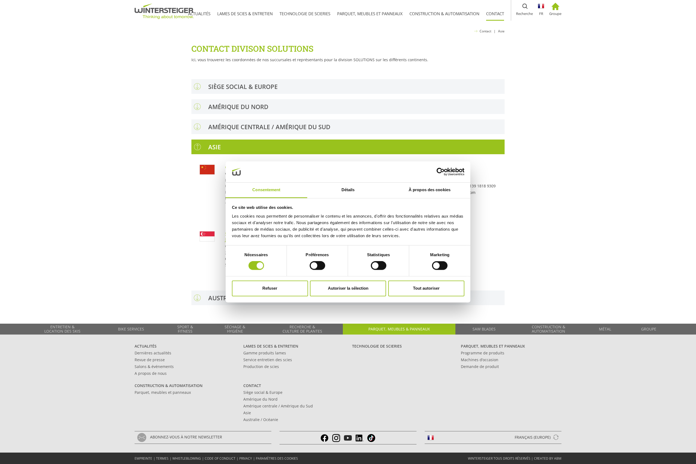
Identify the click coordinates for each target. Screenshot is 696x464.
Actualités (146, 346)
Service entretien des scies (267, 359)
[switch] (317, 265)
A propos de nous (151, 373)
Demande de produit (480, 366)
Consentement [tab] (266, 189)
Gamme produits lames (264, 352)
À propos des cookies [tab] (429, 189)
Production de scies (261, 366)
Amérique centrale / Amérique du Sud (278, 406)
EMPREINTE (143, 458)
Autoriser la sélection (348, 288)
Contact (485, 31)
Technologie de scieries (377, 346)
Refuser (269, 288)
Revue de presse (150, 359)
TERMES (162, 458)
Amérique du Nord (260, 399)
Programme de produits (482, 352)
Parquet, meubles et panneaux (493, 346)
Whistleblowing (186, 458)
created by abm (547, 458)
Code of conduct (220, 458)
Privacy (245, 458)
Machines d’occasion (479, 359)
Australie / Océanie (260, 419)
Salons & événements (154, 366)
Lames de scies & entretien (270, 346)
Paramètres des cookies (277, 458)
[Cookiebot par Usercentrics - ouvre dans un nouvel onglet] (440, 172)
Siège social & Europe (262, 392)
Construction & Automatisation (169, 385)
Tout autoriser (426, 288)
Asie (501, 31)
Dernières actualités (153, 352)
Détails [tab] (348, 189)
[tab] (348, 86)
